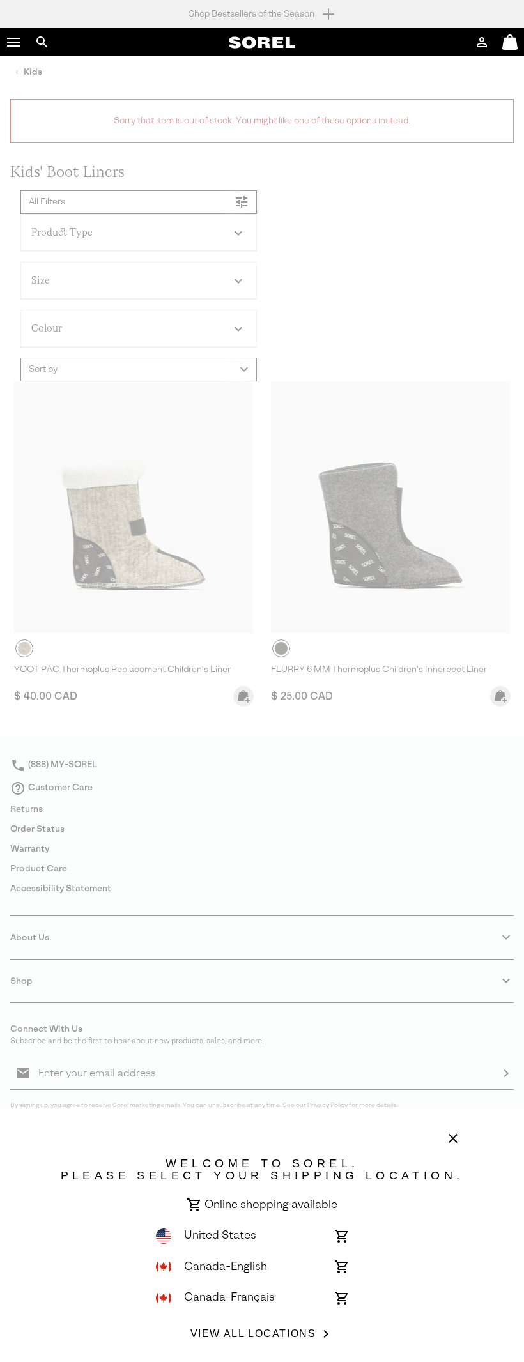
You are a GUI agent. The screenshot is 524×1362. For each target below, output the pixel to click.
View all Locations (253, 1333)
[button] (14, 42)
